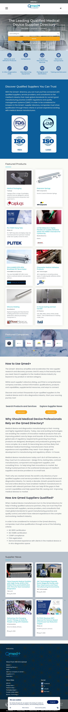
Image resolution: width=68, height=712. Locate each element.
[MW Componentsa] (42, 204)
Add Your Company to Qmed (14, 672)
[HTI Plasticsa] (40, 322)
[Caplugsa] (15, 204)
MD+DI (8, 683)
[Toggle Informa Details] (34, 2)
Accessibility (10, 711)
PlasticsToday (10, 688)
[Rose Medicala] (17, 322)
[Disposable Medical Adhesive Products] (49, 256)
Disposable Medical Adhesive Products (48, 268)
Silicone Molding (13, 307)
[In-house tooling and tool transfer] (49, 296)
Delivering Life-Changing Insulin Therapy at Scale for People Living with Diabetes (17, 620)
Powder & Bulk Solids (12, 692)
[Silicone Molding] (19, 296)
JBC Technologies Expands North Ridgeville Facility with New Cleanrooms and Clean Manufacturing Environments (48, 584)
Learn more (21, 412)
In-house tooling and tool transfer (46, 308)
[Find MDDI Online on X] (42, 686)
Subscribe (9, 676)
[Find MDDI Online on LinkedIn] (42, 689)
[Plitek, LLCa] (14, 243)
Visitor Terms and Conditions (49, 711)
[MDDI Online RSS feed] (42, 691)
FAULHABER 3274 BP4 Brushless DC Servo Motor (16, 268)
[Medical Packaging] (19, 177)
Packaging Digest (11, 690)
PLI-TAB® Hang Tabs (15, 228)
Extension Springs (43, 188)
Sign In (61, 8)
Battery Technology (12, 694)
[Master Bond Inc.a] (40, 243)
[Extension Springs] (49, 177)
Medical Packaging (14, 188)
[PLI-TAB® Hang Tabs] (19, 217)
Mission (8, 665)
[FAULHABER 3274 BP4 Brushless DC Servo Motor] (19, 256)
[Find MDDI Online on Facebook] (42, 683)
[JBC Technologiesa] (41, 282)
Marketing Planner (11, 667)
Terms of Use (33, 711)
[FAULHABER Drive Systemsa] (16, 282)
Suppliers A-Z (10, 674)
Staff (7, 669)
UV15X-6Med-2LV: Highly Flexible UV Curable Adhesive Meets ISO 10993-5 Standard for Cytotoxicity (48, 230)
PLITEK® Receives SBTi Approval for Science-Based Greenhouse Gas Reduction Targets (47, 621)
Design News (9, 685)
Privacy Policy (22, 711)
